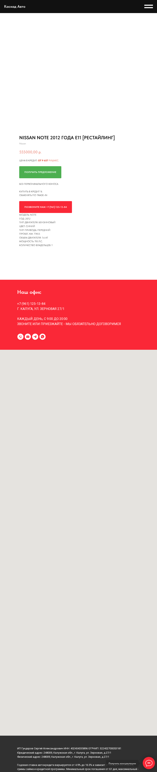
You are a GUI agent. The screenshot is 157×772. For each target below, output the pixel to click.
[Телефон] (20, 337)
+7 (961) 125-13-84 (31, 304)
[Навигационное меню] (148, 6)
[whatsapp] (42, 337)
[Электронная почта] (28, 337)
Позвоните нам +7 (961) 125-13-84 (45, 207)
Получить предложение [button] (40, 172)
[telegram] (35, 337)
